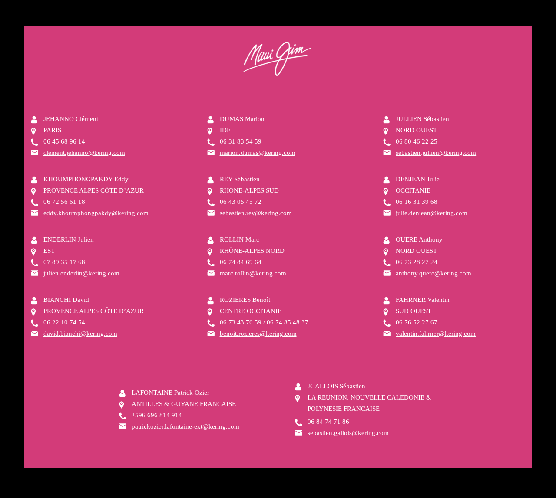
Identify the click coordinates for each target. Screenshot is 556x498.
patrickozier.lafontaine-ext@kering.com (185, 426)
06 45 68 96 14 (64, 141)
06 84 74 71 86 (328, 421)
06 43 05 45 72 (240, 201)
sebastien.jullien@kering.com (436, 152)
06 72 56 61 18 (64, 201)
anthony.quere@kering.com (433, 273)
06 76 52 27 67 (416, 322)
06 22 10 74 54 (64, 322)
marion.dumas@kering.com (257, 152)
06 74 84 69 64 (240, 262)
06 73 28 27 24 (416, 262)
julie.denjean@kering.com (431, 213)
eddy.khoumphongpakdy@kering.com (96, 213)
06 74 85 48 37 (287, 322)
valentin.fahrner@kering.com (436, 333)
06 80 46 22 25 (416, 141)
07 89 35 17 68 (64, 262)
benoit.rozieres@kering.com (258, 333)
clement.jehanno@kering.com (84, 152)
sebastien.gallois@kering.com (348, 432)
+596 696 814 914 (157, 415)
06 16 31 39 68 (416, 201)
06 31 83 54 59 (240, 141)
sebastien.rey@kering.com (256, 213)
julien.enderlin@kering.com (81, 273)
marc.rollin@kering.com (253, 273)
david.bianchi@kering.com (80, 333)
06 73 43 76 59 (240, 322)
